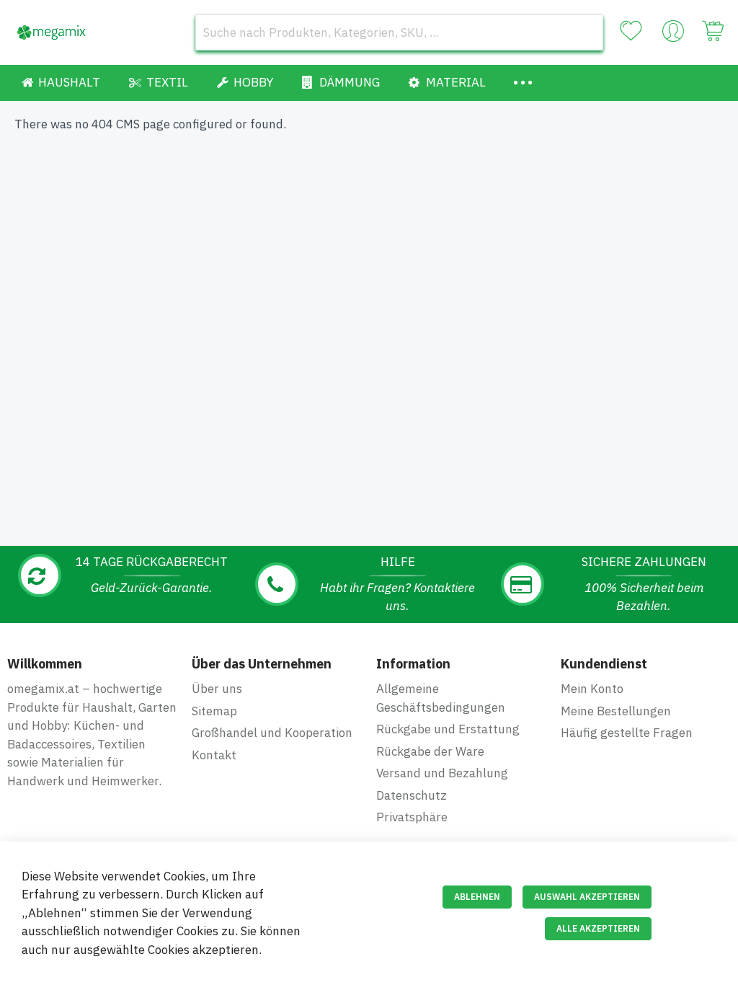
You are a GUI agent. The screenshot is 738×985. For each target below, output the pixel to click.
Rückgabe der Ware (430, 751)
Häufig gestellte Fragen (627, 733)
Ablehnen (477, 896)
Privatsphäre (412, 817)
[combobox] (399, 32)
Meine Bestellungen (616, 711)
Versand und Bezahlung (442, 773)
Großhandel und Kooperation (272, 733)
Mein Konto (592, 689)
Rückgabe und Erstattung (448, 729)
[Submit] (585, 32)
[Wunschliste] (630, 31)
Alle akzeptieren (598, 928)
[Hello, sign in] (673, 35)
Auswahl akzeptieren (587, 896)
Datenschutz (411, 795)
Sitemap (214, 711)
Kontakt (214, 755)
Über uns (217, 689)
